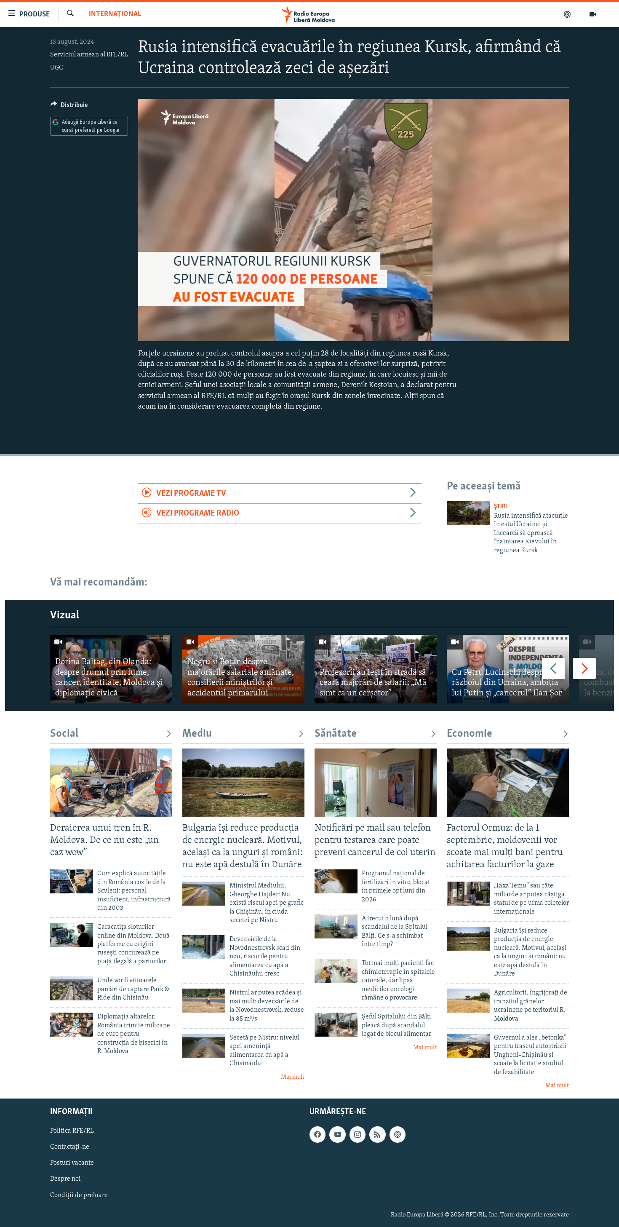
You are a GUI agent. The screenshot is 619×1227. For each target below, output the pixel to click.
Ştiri (500, 506)
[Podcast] (567, 14)
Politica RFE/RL (72, 1131)
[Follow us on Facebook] (318, 1135)
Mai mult (292, 1077)
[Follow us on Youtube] (337, 1135)
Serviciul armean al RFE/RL (89, 54)
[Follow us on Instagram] (358, 1135)
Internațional (115, 14)
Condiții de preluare (79, 1195)
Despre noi (65, 1179)
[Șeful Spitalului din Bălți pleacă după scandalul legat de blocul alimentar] (336, 1025)
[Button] (69, 107)
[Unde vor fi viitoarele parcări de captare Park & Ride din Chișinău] (71, 988)
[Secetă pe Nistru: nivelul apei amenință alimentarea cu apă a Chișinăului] (203, 1046)
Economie (469, 734)
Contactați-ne (69, 1147)
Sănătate (336, 734)
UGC (56, 67)
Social (64, 734)
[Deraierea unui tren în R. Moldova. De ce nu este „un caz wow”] (111, 782)
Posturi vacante (72, 1163)
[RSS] (377, 1135)
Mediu (197, 734)
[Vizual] (593, 14)
